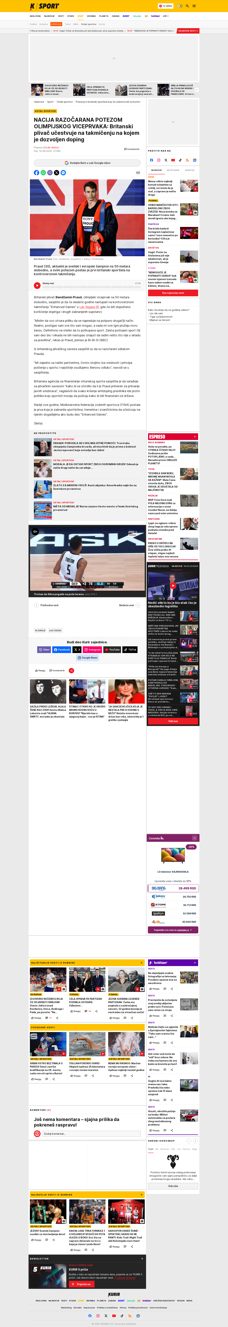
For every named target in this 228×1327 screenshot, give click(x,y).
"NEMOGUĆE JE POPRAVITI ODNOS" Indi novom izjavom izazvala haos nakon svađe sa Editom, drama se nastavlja (135, 31)
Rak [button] (173, 1149)
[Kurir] (44, 6)
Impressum (89, 1307)
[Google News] (194, 160)
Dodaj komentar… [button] (55, 1133)
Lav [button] (179, 1149)
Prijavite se (83, 1284)
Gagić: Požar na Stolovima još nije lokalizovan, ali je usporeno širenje (40, 31)
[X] (166, 160)
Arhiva (123, 1307)
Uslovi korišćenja (158, 1307)
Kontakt (78, 1307)
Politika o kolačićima (107, 1307)
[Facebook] (151, 160)
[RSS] (187, 160)
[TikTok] (180, 160)
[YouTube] (173, 160)
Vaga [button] (194, 1149)
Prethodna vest (49, 605)
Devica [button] (186, 1149)
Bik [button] (157, 1149)
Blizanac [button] (165, 1149)
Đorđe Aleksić (51, 147)
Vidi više (173, 1186)
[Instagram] (158, 160)
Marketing (66, 1307)
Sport (50, 101)
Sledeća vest (126, 605)
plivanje (40, 630)
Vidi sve (173, 721)
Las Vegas (55, 630)
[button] (132, 149)
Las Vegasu (87, 307)
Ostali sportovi (65, 101)
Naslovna (39, 101)
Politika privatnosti (138, 1307)
